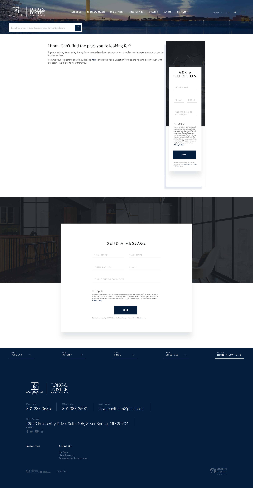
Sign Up (216, 12)
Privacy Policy (179, 145)
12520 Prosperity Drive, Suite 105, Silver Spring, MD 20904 (77, 423)
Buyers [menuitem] (167, 12)
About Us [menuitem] (76, 12)
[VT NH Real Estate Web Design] (218, 471)
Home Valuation (228, 355)
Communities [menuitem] (136, 12)
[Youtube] (37, 431)
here (94, 59)
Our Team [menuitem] (63, 452)
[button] (78, 28)
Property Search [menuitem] (96, 12)
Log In (226, 12)
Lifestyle (172, 355)
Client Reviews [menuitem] (66, 455)
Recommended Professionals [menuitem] (73, 458)
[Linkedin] (31, 431)
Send (185, 155)
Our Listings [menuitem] (116, 12)
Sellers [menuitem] (153, 12)
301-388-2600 (74, 408)
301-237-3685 (38, 408)
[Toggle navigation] (243, 12)
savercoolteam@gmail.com (122, 408)
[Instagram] (42, 431)
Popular (16, 355)
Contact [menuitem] (181, 12)
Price (117, 355)
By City (67, 355)
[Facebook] (27, 431)
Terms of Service (137, 318)
